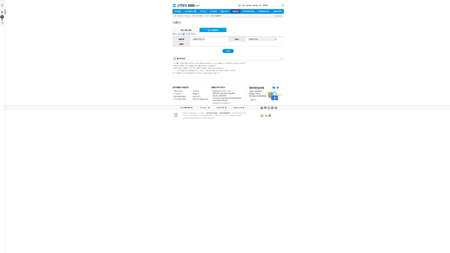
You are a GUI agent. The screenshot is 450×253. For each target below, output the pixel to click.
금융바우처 (278, 11)
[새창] (262, 116)
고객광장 (179, 16)
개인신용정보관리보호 (239, 113)
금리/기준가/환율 (197, 16)
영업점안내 (193, 113)
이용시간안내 (178, 91)
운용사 (237, 39)
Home (175, 16)
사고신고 (203, 11)
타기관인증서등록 (179, 99)
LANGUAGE (220, 107)
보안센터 (213, 11)
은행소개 (185, 113)
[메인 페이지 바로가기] (174, 5)
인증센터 (197, 5)
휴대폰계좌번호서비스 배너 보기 (273, 88)
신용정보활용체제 (224, 113)
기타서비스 (203, 107)
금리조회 (196, 91)
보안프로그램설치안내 (200, 99)
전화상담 (215, 91)
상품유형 (181, 39)
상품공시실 (217, 115)
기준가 (207, 16)
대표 (185, 107)
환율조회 (196, 94)
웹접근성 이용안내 (236, 115)
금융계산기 (196, 96)
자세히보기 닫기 (281, 59)
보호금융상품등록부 (206, 115)
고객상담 (177, 11)
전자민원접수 (194, 115)
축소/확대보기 (278, 16)
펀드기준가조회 (186, 30)
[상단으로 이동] (2, 17)
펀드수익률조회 (213, 30)
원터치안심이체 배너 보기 (278, 88)
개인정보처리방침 (211, 113)
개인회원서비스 (264, 11)
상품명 (181, 44)
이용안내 (235, 11)
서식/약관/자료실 (248, 11)
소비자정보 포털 (190, 11)
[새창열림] (262, 108)
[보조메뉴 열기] (5, 12)
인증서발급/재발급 (179, 96)
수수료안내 (177, 94)
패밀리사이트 (238, 107)
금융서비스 (224, 11)
